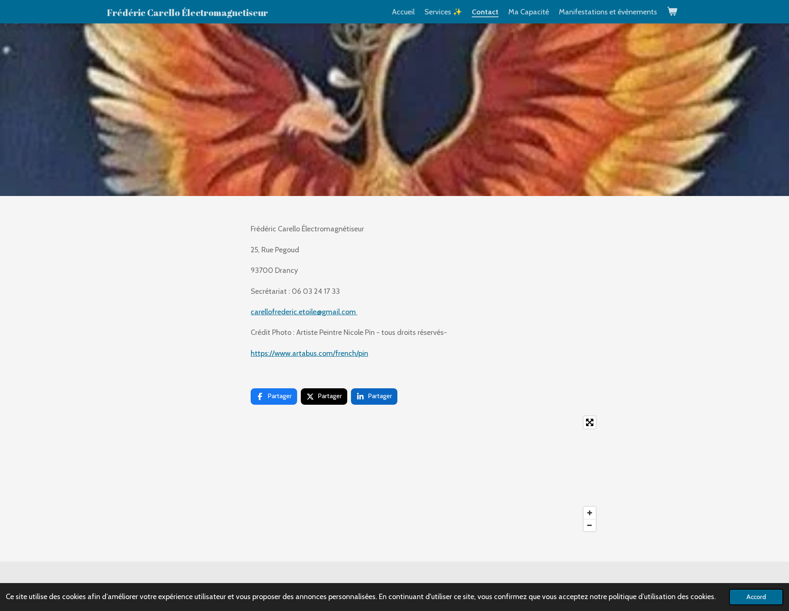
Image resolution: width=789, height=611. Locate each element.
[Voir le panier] (672, 11)
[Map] (394, 473)
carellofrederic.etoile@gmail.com (304, 311)
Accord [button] (756, 597)
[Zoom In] (590, 513)
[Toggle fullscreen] (590, 422)
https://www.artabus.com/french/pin (309, 353)
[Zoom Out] (590, 525)
